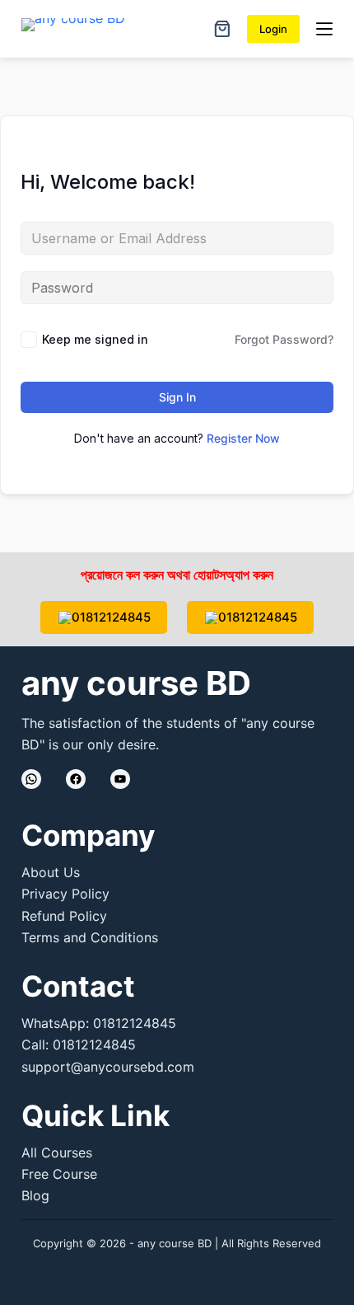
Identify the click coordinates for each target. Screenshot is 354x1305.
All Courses (56, 1152)
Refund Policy (64, 916)
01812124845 (111, 617)
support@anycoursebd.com (107, 1067)
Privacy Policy (65, 893)
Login (273, 28)
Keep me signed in (95, 339)
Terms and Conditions (89, 937)
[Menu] (324, 29)
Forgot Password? (284, 339)
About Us (50, 872)
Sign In (177, 397)
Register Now (243, 438)
